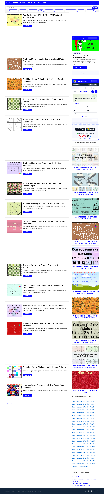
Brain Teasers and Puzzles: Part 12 (83, 432)
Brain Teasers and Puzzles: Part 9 (83, 424)
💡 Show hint (76, 103)
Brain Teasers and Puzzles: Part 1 (83, 401)
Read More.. (27, 25)
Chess (30, 3)
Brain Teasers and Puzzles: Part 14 (83, 438)
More (44, 3)
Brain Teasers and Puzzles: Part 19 (83, 452)
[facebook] (97, 491)
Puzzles (15, 3)
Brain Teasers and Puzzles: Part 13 (83, 435)
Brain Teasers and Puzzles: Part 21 (83, 458)
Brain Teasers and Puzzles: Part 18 (83, 449)
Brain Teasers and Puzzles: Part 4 (83, 410)
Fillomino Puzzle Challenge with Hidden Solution (44, 367)
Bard (75, 106)
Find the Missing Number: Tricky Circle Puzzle (43, 204)
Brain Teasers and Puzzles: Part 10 (83, 427)
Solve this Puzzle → (80, 67)
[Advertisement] (37, 44)
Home (9, 3)
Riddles (37, 3)
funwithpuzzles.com (87, 138)
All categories (87, 120)
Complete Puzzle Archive (80, 466)
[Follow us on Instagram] (85, 136)
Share (95, 120)
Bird (87, 106)
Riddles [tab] (88, 88)
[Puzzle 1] (82, 116)
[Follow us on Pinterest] (80, 136)
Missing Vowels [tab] (76, 88)
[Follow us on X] (88, 136)
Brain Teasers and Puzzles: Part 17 (83, 447)
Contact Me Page (76, 477)
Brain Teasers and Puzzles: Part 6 (83, 415)
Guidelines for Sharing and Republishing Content (84, 479)
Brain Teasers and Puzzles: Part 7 (83, 418)
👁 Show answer (77, 113)
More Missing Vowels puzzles (78, 120)
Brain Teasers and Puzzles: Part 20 (83, 455)
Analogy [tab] (82, 88)
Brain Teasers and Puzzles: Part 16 (83, 444)
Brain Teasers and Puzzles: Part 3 (83, 407)
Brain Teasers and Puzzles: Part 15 (83, 441)
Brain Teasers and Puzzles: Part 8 (83, 421)
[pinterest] (85, 491)
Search (95, 7)
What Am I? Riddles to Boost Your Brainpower (43, 306)
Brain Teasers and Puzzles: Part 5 (83, 412)
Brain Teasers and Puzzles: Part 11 (83, 430)
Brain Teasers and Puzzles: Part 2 (83, 404)
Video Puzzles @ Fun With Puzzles (81, 485)
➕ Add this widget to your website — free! (82, 123)
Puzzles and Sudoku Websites (80, 483)
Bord (75, 110)
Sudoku (23, 3)
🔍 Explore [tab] (95, 88)
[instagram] (91, 491)
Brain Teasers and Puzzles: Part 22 (83, 461)
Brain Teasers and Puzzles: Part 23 (83, 464)
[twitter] (94, 491)
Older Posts (9, 404)
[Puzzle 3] (85, 116)
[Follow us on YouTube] (83, 136)
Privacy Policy (75, 481)
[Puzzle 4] (86, 116)
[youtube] (88, 491)
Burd (88, 110)
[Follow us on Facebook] (90, 136)
